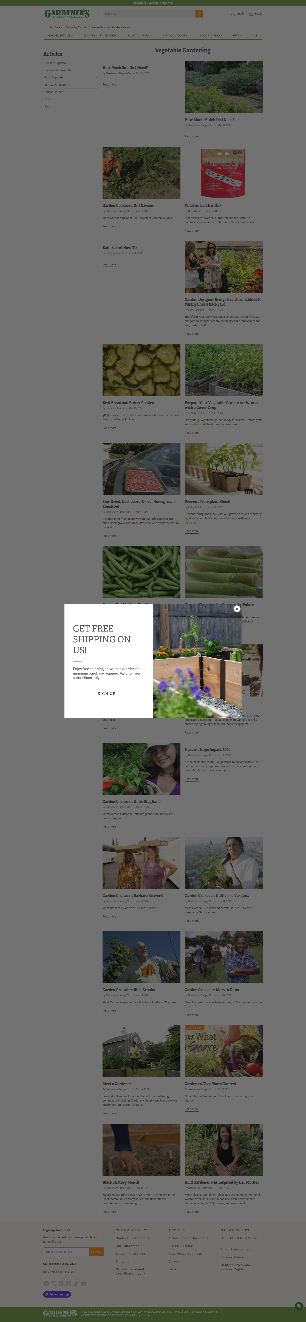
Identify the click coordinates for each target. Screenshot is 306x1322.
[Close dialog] (237, 609)
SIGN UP (106, 694)
